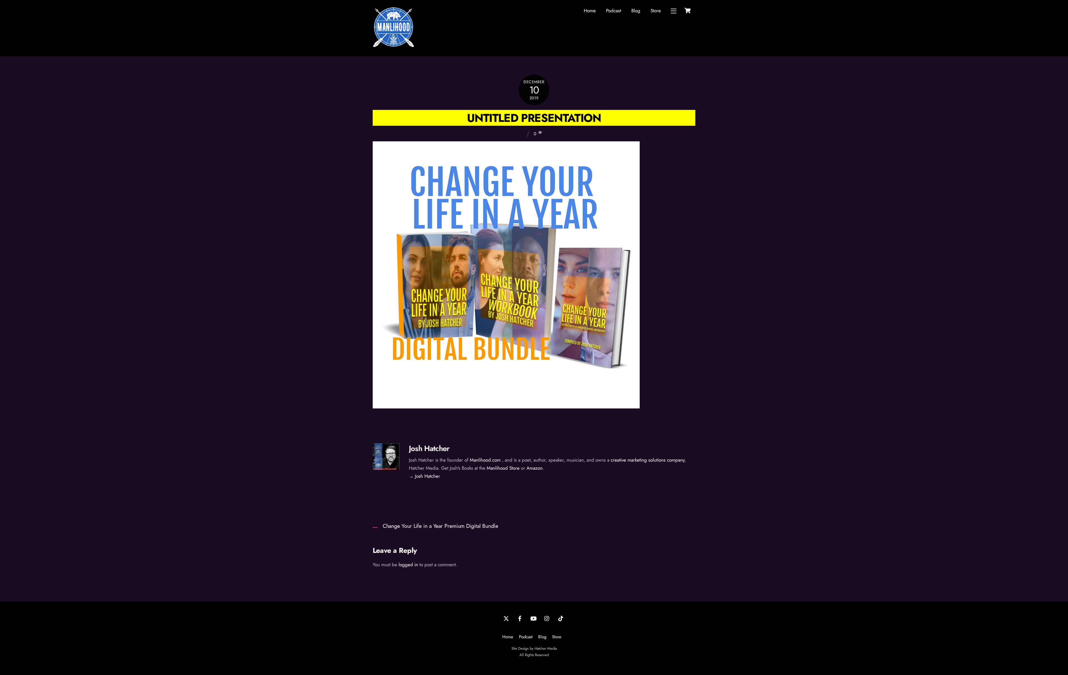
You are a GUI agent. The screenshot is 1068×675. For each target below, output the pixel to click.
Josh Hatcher (429, 448)
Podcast (613, 10)
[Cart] (687, 10)
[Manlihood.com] (393, 45)
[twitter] (506, 618)
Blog (635, 10)
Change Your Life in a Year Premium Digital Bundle (440, 526)
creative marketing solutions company (647, 460)
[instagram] (547, 618)
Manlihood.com (485, 460)
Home (590, 10)
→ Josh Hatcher (424, 476)
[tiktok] (560, 618)
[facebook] (519, 618)
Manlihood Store (503, 468)
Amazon (534, 468)
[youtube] (533, 618)
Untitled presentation (534, 118)
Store (656, 10)
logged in (408, 564)
